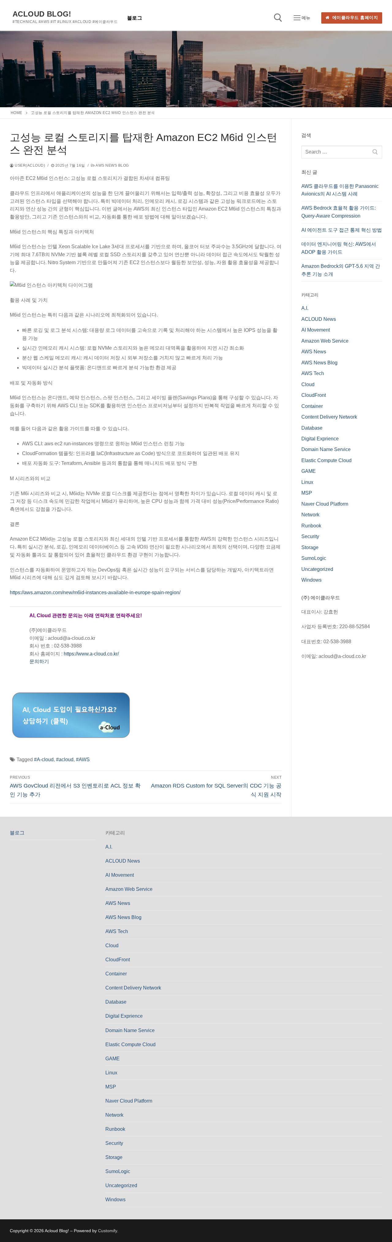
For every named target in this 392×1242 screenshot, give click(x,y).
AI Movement (315, 329)
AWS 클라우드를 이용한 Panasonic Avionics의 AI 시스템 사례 (340, 190)
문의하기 (39, 661)
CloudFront (313, 395)
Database (311, 428)
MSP (306, 493)
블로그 (17, 832)
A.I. (304, 308)
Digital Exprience (320, 438)
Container (312, 406)
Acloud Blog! (42, 14)
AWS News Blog (112, 165)
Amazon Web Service (325, 341)
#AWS (83, 759)
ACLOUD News (318, 319)
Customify (107, 1230)
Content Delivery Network (329, 417)
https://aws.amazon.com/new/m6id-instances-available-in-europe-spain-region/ (95, 592)
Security (310, 536)
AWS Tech (312, 373)
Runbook (311, 525)
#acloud (65, 759)
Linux (307, 482)
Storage (309, 547)
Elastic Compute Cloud (326, 460)
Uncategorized (317, 569)
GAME (308, 471)
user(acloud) (29, 165)
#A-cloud (44, 759)
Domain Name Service (326, 449)
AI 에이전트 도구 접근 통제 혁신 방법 (341, 230)
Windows (311, 580)
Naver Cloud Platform (324, 504)
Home (16, 113)
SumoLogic (313, 558)
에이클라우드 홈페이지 (354, 17)
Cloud (308, 384)
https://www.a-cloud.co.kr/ (91, 653)
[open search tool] (278, 17)
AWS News (313, 351)
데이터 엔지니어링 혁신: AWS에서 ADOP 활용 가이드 (338, 248)
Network (310, 514)
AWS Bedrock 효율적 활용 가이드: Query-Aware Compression (338, 211)
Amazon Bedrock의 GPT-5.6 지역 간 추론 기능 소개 (340, 270)
